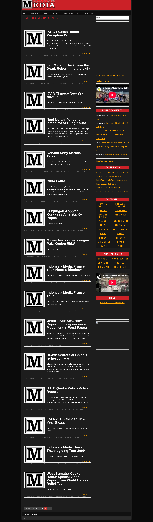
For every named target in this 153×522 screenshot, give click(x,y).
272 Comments (80, 230)
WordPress (126, 518)
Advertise (89, 13)
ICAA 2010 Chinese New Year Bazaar (66, 420)
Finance (103, 221)
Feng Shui (120, 214)
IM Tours (56, 13)
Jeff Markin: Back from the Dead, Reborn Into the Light (68, 67)
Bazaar (54, 110)
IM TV (79, 13)
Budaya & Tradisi (120, 205)
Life (60, 83)
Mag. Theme (113, 518)
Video (48, 55)
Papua (62, 230)
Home (25, 13)
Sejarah (120, 237)
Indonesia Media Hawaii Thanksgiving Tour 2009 (66, 449)
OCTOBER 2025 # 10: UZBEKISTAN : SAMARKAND (112, 172)
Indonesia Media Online (34, 518)
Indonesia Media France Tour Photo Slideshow (66, 268)
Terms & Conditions (30, 514)
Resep (120, 233)
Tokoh (120, 242)
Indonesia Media (34, 55)
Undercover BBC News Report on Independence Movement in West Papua (67, 324)
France (51, 311)
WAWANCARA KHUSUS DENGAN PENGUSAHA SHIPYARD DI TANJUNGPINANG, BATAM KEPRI (110, 135)
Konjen (63, 171)
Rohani (103, 237)
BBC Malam (103, 267)
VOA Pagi (120, 262)
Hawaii (60, 464)
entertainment (58, 201)
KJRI (59, 171)
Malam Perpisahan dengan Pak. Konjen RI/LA (68, 242)
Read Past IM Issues (102, 81)
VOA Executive (120, 258)
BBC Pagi (103, 258)
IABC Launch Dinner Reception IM (63, 33)
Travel (42, 283)
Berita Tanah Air (45, 143)
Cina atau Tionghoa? (112, 302)
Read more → (86, 53)
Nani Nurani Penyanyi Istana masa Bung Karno (66, 121)
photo (57, 283)
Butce (103, 210)
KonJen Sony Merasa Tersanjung (64, 154)
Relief (58, 496)
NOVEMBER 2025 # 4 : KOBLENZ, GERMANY (110, 176)
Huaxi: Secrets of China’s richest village (67, 356)
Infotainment (53, 143)
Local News (44, 55)
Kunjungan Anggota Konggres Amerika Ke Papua (64, 214)
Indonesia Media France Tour (66, 294)
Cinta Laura (56, 181)
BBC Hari (103, 262)
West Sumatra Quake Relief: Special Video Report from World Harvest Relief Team (68, 478)
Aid (56, 409)
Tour (64, 311)
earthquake (60, 409)
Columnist (121, 210)
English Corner (45, 83)
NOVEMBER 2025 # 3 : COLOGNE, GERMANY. (110, 188)
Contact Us (36, 13)
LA (56, 55)
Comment (77, 55)
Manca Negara (121, 229)
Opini (103, 233)
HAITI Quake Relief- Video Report (67, 390)
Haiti (65, 409)
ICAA (57, 437)
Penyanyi (65, 143)
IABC (53, 55)
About (46, 13)
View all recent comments (104, 161)
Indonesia (55, 171)
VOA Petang (120, 267)
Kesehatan (121, 225)
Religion (63, 83)
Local (57, 110)
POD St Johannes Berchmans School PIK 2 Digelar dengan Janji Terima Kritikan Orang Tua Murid (112, 147)
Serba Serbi (103, 242)
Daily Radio (68, 13)
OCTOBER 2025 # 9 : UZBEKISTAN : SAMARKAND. (112, 192)
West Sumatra (64, 496)
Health (56, 83)
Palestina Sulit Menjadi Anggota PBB (117, 154)
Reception (60, 55)
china (56, 378)
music (63, 201)
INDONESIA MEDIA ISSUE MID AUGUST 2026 (111, 76)
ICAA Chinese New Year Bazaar (66, 95)
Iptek (103, 225)
